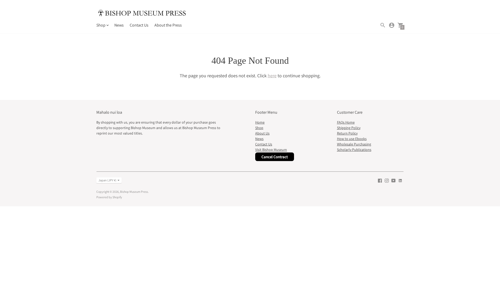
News (119, 25)
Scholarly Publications (354, 149)
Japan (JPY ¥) (107, 180)
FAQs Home (346, 122)
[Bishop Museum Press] (142, 13)
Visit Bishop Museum (271, 149)
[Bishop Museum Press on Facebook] (380, 180)
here (272, 76)
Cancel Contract (274, 156)
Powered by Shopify (109, 197)
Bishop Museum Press (134, 192)
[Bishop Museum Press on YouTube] (393, 180)
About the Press (168, 25)
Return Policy (347, 133)
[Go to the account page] (392, 25)
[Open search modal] (383, 25)
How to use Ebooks (352, 138)
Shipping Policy (348, 127)
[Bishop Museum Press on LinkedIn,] (400, 180)
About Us (262, 133)
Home (260, 122)
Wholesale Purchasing (354, 144)
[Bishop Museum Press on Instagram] (387, 180)
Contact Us (139, 25)
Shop (259, 127)
